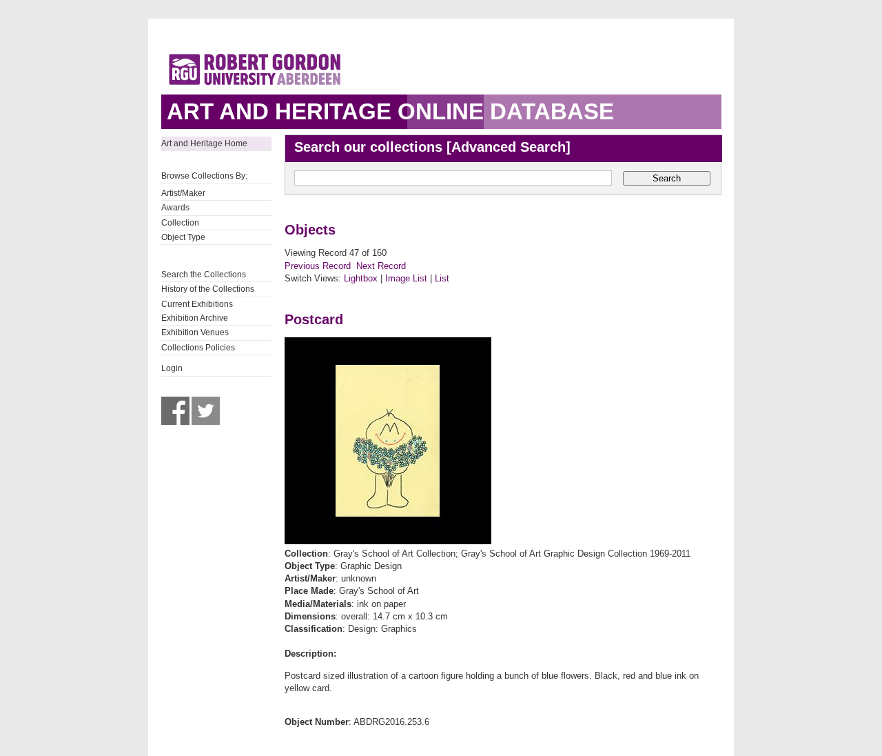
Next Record (381, 266)
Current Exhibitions (197, 304)
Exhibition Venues (195, 332)
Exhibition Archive (194, 318)
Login (172, 368)
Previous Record (318, 266)
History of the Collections (207, 289)
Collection (180, 223)
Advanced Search (508, 147)
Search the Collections (203, 274)
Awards (175, 207)
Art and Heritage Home (204, 143)
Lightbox (361, 278)
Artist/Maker (183, 193)
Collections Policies (198, 347)
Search (667, 178)
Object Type (183, 237)
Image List (406, 278)
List (442, 278)
